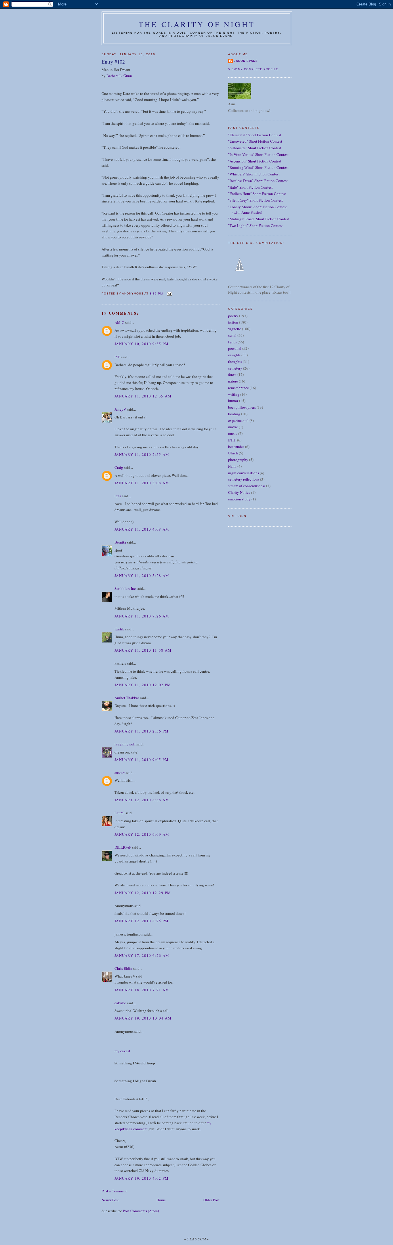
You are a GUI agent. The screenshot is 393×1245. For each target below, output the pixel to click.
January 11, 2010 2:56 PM (142, 731)
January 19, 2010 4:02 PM (142, 1178)
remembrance (238, 387)
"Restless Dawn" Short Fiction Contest (258, 180)
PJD (117, 356)
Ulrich (233, 453)
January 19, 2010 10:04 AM (143, 1018)
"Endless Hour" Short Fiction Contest (257, 193)
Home (161, 1199)
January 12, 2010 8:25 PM (142, 920)
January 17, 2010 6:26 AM (142, 955)
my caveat (122, 1050)
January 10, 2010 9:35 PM (142, 343)
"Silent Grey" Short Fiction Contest (255, 200)
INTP (232, 440)
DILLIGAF (123, 847)
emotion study (239, 499)
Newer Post (110, 1199)
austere (120, 772)
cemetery (235, 368)
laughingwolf (125, 744)
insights (234, 354)
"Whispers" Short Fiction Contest (254, 174)
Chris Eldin (123, 968)
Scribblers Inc (125, 588)
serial (232, 335)
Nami (232, 466)
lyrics (232, 342)
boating (234, 413)
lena (118, 495)
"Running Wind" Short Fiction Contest (258, 167)
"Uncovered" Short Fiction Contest (255, 141)
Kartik (119, 629)
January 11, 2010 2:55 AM (142, 454)
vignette (234, 328)
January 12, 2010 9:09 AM (142, 834)
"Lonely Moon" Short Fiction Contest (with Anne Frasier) (257, 209)
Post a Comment (114, 1191)
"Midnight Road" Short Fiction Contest (258, 218)
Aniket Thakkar (127, 697)
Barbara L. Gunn (119, 75)
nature (233, 381)
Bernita (120, 542)
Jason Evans (246, 60)
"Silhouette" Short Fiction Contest (254, 147)
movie (233, 426)
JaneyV (120, 409)
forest (232, 374)
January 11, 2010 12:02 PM (143, 684)
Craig (119, 467)
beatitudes (236, 446)
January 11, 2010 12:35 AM (143, 396)
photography (238, 459)
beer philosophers (242, 407)
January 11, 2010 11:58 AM (143, 650)
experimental (238, 420)
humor (233, 400)
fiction (233, 322)
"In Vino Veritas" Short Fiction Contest (258, 154)
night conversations (243, 472)
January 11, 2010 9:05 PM (142, 759)
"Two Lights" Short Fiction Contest (255, 225)
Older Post (211, 1199)
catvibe (120, 1002)
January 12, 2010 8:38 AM (142, 799)
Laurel (120, 812)
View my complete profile (253, 69)
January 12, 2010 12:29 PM (143, 892)
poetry (233, 315)
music (232, 433)
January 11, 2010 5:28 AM (142, 575)
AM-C (120, 322)
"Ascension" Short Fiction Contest (254, 161)
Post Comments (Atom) (141, 1210)
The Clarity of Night (197, 24)
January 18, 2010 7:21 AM (142, 989)
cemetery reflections (243, 479)
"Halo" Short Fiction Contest (250, 187)
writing (233, 394)
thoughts (235, 361)
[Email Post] (169, 293)
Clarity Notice (239, 492)
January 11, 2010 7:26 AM (142, 616)
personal (234, 348)
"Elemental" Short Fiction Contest (254, 134)
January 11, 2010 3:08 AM (142, 482)
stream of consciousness (246, 485)
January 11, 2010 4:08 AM (142, 529)
